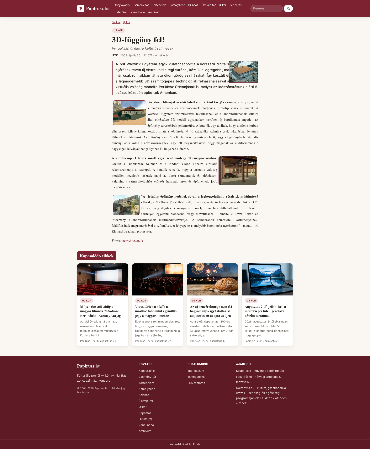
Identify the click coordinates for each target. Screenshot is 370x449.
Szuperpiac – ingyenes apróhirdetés (260, 371)
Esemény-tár (141, 5)
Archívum (154, 12)
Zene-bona (138, 12)
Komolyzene (177, 5)
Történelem (159, 5)
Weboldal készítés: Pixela (185, 444)
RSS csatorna (196, 383)
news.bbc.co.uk (132, 240)
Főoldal (116, 22)
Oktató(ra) (121, 12)
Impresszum (196, 371)
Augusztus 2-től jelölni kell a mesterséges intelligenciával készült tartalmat (265, 311)
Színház (193, 5)
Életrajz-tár (209, 5)
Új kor (222, 5)
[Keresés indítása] (288, 8)
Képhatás (235, 5)
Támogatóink (196, 377)
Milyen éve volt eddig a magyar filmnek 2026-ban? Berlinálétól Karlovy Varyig (100, 311)
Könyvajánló (122, 5)
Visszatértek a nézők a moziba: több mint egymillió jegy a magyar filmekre (156, 311)
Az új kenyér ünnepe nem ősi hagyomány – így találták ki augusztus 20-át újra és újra (211, 311)
